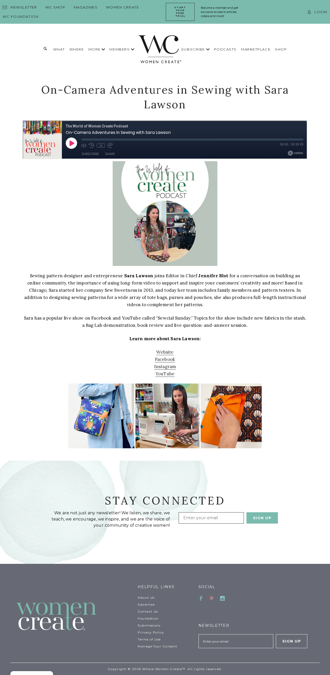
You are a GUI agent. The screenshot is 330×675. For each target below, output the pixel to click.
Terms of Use (149, 639)
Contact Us (148, 611)
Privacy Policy (151, 632)
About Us (146, 597)
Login (321, 12)
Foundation (148, 618)
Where (76, 49)
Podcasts (225, 49)
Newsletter (24, 7)
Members (120, 49)
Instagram (165, 366)
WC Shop (55, 7)
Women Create (122, 7)
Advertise (146, 604)
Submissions (149, 625)
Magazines (86, 7)
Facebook (165, 359)
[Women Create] (73, 617)
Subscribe (193, 49)
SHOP (281, 49)
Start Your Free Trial (180, 11)
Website (165, 352)
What (59, 49)
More (95, 49)
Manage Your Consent (157, 646)
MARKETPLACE (255, 49)
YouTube (165, 374)
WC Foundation (20, 16)
